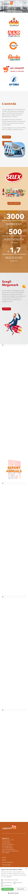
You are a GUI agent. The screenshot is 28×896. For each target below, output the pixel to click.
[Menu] (25, 3)
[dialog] (14, 881)
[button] (14, 893)
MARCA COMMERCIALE (7, 862)
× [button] (26, 868)
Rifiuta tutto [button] (20, 889)
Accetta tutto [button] (7, 889)
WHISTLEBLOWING (6, 864)
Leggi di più (9, 876)
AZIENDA (4, 857)
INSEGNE (4, 860)
